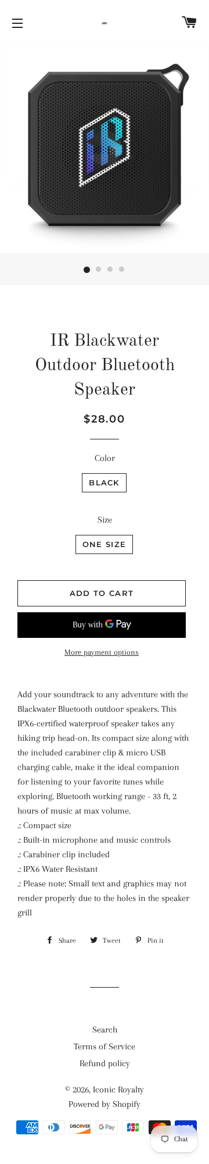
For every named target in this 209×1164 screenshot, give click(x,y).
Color (105, 458)
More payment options (101, 652)
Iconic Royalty (118, 1089)
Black (104, 482)
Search (104, 1029)
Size (105, 519)
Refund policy (105, 1063)
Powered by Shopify (104, 1104)
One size (104, 544)
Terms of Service (104, 1046)
